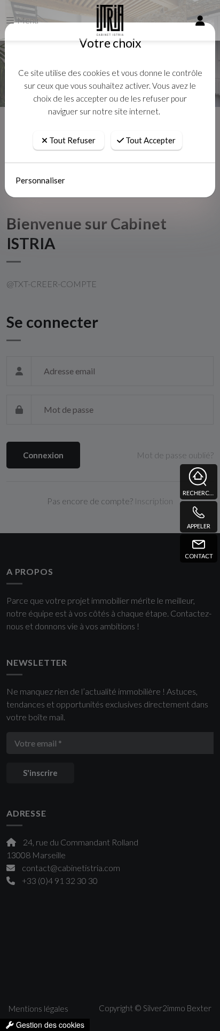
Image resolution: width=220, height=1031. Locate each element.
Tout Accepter (150, 140)
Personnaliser (40, 180)
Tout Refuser (72, 140)
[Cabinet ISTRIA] (110, 20)
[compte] (200, 20)
